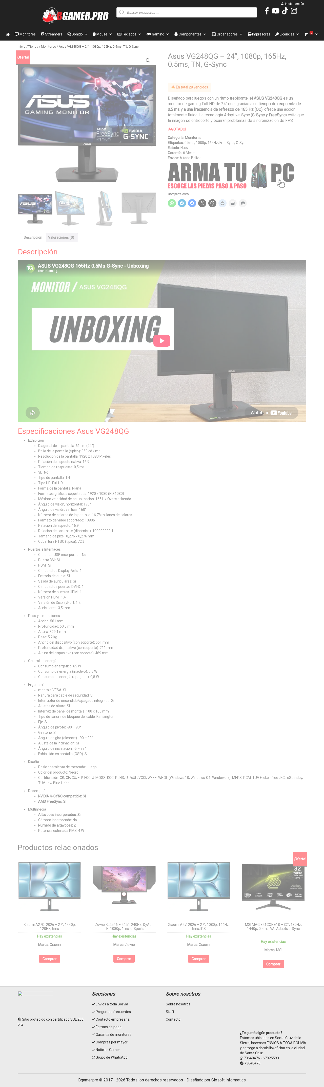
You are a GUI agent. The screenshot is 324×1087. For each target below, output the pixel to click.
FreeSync (226, 143)
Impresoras (260, 34)
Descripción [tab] (33, 237)
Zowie (130, 945)
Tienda (33, 46)
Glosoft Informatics (228, 1080)
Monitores (27, 34)
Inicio (22, 46)
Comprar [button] (50, 959)
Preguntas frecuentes (113, 1012)
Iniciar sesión (294, 4)
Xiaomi (55, 945)
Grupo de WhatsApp (112, 1057)
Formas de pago (109, 1027)
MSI (279, 950)
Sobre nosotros (178, 1004)
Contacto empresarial (113, 1019)
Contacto (173, 1019)
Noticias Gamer (108, 1050)
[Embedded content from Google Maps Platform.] (273, 1010)
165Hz (213, 143)
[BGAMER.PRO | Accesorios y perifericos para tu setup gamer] (76, 15)
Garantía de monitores (113, 1035)
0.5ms (189, 143)
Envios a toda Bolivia (112, 1004)
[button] (148, 60)
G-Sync (241, 143)
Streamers (53, 34)
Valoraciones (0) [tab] (61, 237)
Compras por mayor (112, 1042)
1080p (201, 143)
